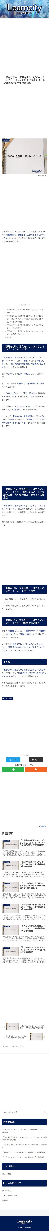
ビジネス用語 (8, 698)
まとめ (8, 337)
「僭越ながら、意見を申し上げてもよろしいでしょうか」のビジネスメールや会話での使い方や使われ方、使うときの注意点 (24, 319)
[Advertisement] (24, 47)
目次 (21, 305)
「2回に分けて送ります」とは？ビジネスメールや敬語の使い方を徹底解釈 (24, 1131)
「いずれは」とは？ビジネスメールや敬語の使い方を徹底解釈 (23, 1157)
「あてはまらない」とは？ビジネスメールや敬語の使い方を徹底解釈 (24, 1146)
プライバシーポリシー (9, 1195)
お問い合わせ (6, 1191)
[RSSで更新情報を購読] (36, 769)
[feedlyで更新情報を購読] (13, 769)
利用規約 (5, 1200)
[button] (36, 759)
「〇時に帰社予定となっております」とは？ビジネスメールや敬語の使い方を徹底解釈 (24, 1138)
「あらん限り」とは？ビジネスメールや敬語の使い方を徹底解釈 (23, 1152)
